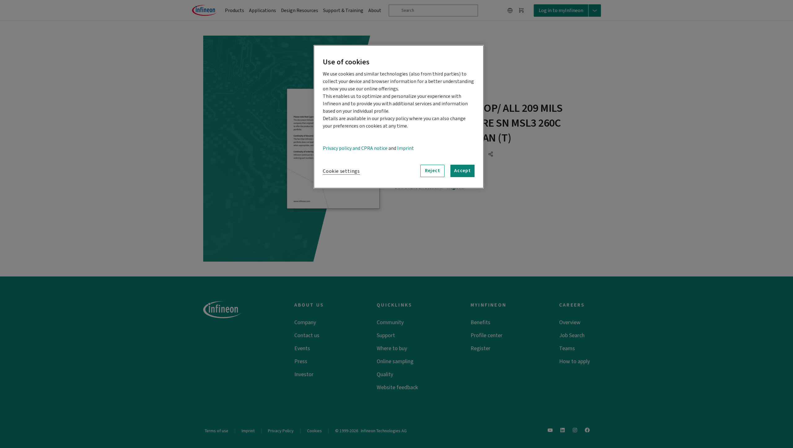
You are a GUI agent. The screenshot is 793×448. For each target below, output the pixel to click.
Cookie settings (341, 171)
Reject (432, 170)
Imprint (405, 148)
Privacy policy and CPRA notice (355, 148)
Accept (462, 170)
